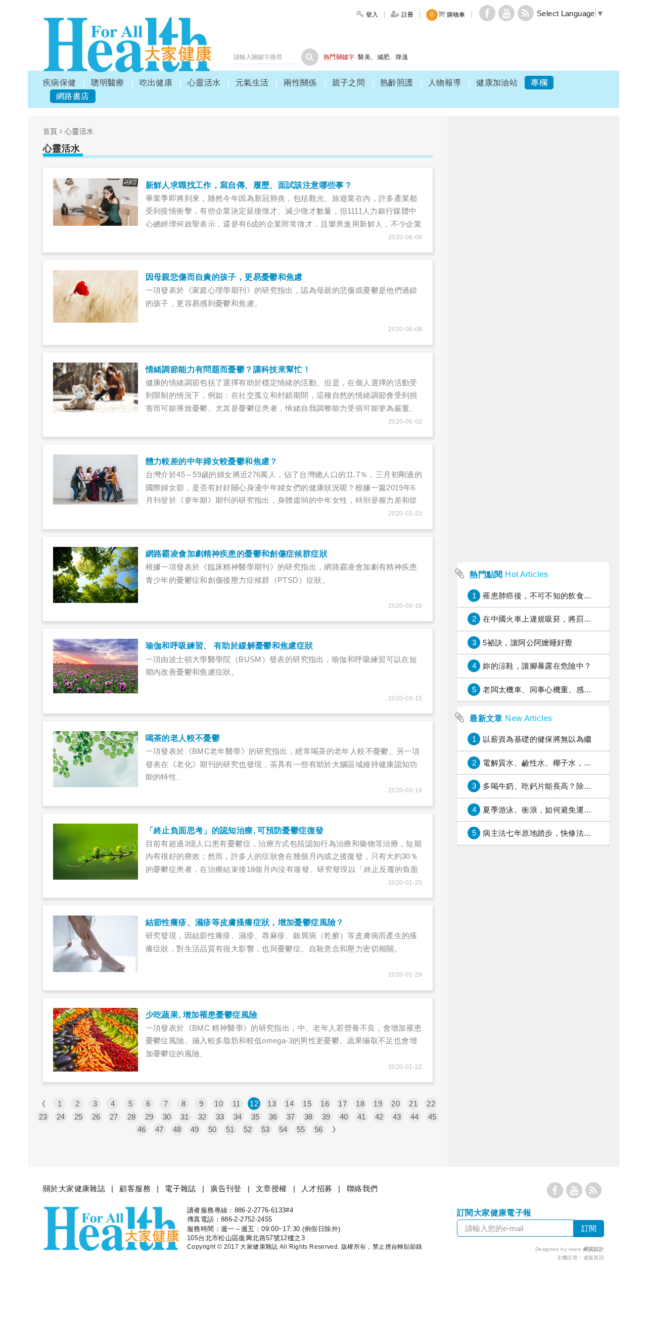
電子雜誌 (180, 1188)
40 (344, 1116)
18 (360, 1103)
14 (289, 1103)
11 (237, 1103)
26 (96, 1116)
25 (78, 1116)
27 (114, 1116)
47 (159, 1129)
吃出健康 (156, 82)
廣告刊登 (226, 1188)
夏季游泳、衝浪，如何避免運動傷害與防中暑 (560, 809)
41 (361, 1116)
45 (432, 1116)
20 (395, 1103)
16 (324, 1103)
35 (255, 1116)
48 (177, 1129)
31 (184, 1116)
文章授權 (271, 1188)
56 (318, 1129)
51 (230, 1129)
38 (308, 1116)
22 (431, 1103)
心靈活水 (204, 82)
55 (301, 1129)
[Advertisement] (533, 406)
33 (220, 1116)
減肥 (383, 57)
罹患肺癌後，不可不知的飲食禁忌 (541, 595)
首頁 (50, 131)
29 (149, 1116)
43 (397, 1116)
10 (218, 1103)
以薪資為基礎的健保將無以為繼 (537, 739)
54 (283, 1129)
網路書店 (72, 96)
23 (43, 1116)
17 (342, 1103)
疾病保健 (59, 82)
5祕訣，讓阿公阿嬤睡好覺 (528, 642)
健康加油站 (497, 82)
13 (271, 1103)
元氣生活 (252, 82)
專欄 (539, 82)
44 (414, 1116)
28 (131, 1116)
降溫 (402, 57)
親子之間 (348, 82)
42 (379, 1116)
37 (291, 1116)
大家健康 (127, 44)
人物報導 (444, 82)
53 (265, 1129)
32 (202, 1116)
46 (141, 1129)
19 (378, 1103)
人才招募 (317, 1188)
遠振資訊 (594, 1257)
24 (61, 1116)
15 (307, 1103)
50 (212, 1129)
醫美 (364, 57)
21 (413, 1103)
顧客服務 (135, 1188)
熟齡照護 (396, 82)
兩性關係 (300, 82)
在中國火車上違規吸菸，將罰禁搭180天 (551, 619)
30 (167, 1116)
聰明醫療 (107, 82)
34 (238, 1116)
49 (195, 1129)
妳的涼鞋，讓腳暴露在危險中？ (537, 666)
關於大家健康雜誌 (74, 1188)
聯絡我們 (362, 1188)
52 (248, 1129)
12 (254, 1103)
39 (326, 1116)
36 (273, 1116)
